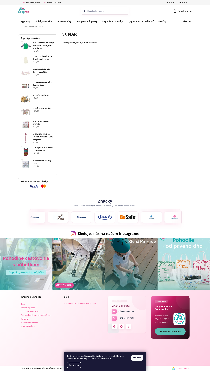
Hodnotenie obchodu (29, 322)
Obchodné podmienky (30, 311)
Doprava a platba (28, 307)
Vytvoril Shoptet (183, 368)
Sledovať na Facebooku (170, 331)
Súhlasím (137, 357)
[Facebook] (114, 326)
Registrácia (183, 2)
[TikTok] (128, 326)
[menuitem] (25, 21)
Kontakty (25, 319)
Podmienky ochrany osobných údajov (36, 315)
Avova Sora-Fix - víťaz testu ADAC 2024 (80, 304)
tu (110, 358)
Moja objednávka (28, 326)
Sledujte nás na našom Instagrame (108, 233)
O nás (23, 304)
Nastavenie (74, 365)
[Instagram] (121, 326)
